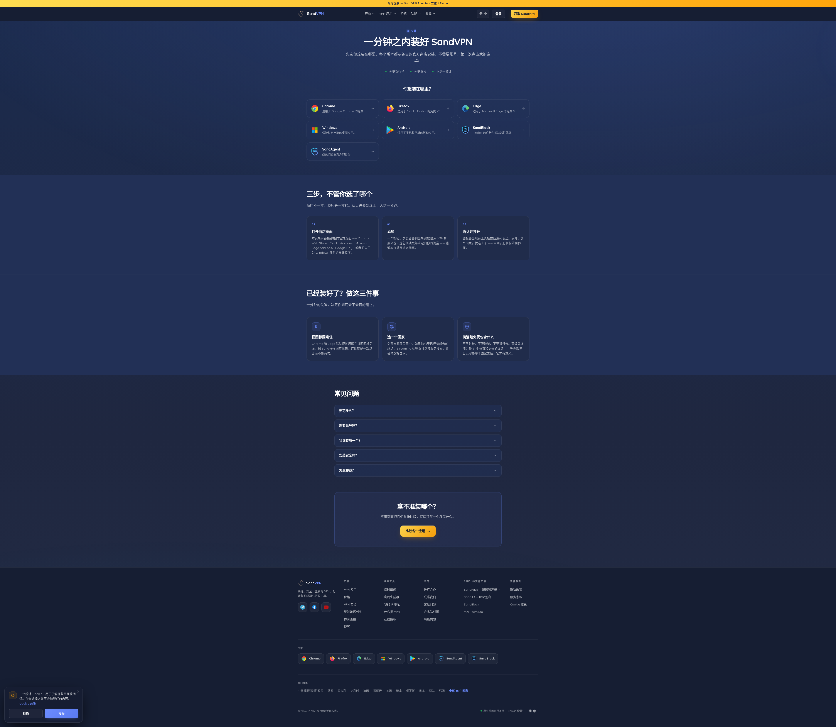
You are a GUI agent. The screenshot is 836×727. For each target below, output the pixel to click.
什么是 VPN (392, 612)
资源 (428, 13)
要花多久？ (347, 410)
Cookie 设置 (515, 711)
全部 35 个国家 (458, 690)
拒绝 (26, 713)
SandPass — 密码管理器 (480, 589)
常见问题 (430, 604)
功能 (414, 13)
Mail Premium (473, 612)
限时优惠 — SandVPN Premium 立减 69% (416, 3)
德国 (330, 690)
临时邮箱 (390, 589)
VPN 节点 (350, 604)
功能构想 (430, 619)
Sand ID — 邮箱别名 (477, 597)
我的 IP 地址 (392, 604)
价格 (404, 13)
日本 (422, 690)
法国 (366, 690)
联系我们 (430, 597)
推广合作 (430, 589)
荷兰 (432, 690)
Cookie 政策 (518, 604)
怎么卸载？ (347, 470)
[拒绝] (78, 691)
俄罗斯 (410, 690)
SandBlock (471, 604)
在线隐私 (390, 619)
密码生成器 (391, 597)
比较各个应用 (415, 531)
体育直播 (350, 619)
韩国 (442, 690)
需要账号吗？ (349, 425)
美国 (389, 690)
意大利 (342, 690)
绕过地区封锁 (353, 612)
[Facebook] (314, 607)
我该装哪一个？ (350, 440)
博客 (347, 626)
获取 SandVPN (524, 13)
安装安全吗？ (349, 455)
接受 (62, 713)
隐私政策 (516, 589)
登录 (499, 13)
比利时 (355, 690)
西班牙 (377, 690)
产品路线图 (431, 612)
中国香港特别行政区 (310, 690)
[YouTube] (326, 607)
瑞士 (399, 690)
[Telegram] (302, 607)
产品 (368, 13)
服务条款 (516, 597)
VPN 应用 (385, 13)
